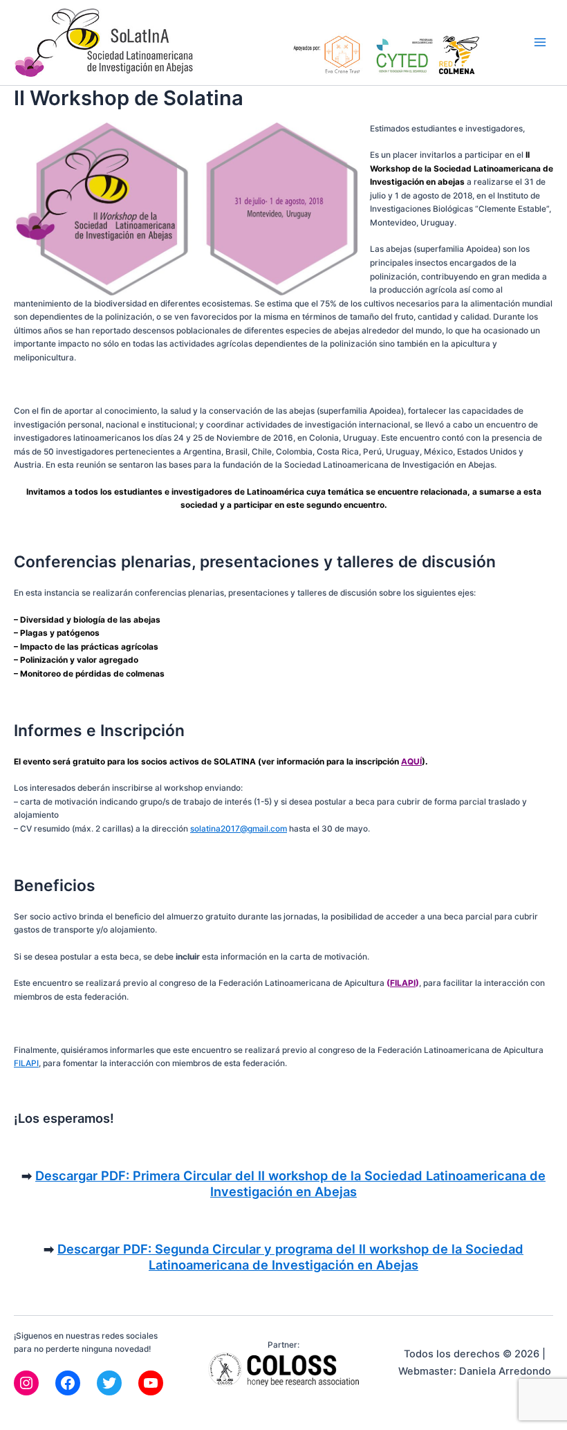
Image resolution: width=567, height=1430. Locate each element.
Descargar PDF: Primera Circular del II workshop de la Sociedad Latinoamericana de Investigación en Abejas (290, 1184)
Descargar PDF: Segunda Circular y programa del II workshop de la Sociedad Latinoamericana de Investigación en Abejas (290, 1257)
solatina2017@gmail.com (238, 829)
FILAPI (403, 983)
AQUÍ (411, 762)
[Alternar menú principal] (540, 43)
